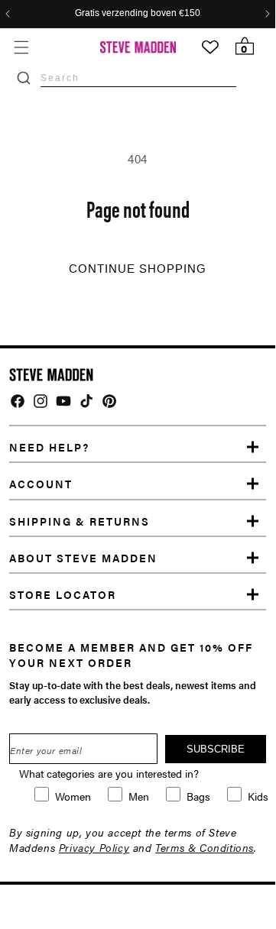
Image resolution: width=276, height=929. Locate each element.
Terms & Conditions (204, 847)
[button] (21, 47)
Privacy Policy (94, 847)
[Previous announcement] (7, 13)
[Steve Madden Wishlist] (210, 47)
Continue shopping (137, 269)
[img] (17, 401)
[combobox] (138, 77)
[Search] (24, 78)
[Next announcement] (267, 13)
